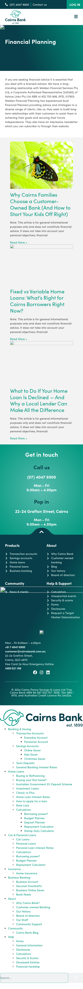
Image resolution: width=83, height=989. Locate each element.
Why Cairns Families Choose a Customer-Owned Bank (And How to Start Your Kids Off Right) (40, 204)
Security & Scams (27, 958)
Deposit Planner (34, 822)
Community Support (29, 924)
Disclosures (23, 949)
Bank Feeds (23, 894)
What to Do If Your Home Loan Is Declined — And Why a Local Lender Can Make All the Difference (38, 400)
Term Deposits (25, 763)
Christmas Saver (34, 759)
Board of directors (28, 916)
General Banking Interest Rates (36, 767)
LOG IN (75, 4)
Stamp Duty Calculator (39, 831)
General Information (29, 945)
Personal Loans (26, 843)
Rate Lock (22, 805)
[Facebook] (35, 672)
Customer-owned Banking (33, 907)
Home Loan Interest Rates (33, 797)
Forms (20, 941)
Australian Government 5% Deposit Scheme (44, 784)
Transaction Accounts (30, 733)
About (12, 899)
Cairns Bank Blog (27, 932)
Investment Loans (27, 788)
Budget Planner (34, 818)
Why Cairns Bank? (28, 903)
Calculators (23, 810)
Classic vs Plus (25, 793)
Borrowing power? (36, 814)
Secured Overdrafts (29, 886)
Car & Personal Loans (22, 835)
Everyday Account (36, 737)
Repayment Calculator (39, 826)
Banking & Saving (19, 729)
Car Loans (22, 839)
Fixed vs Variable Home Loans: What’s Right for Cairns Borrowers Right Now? (37, 301)
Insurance (14, 869)
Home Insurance (26, 873)
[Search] (75, 978)
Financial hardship (28, 966)
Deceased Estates (27, 962)
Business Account (27, 882)
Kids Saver (31, 754)
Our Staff (22, 920)
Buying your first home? (31, 780)
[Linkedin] (48, 672)
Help (11, 937)
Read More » (18, 242)
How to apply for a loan (31, 801)
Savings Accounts (27, 746)
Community (15, 928)
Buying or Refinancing (30, 776)
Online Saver (32, 750)
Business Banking (19, 877)
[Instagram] (41, 672)
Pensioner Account (36, 742)
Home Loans (16, 771)
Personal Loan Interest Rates (35, 848)
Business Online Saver (30, 890)
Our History (23, 911)
